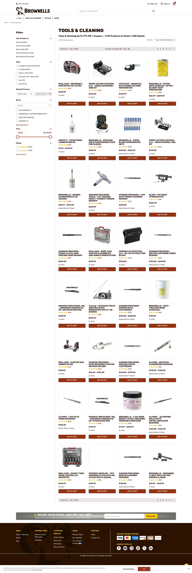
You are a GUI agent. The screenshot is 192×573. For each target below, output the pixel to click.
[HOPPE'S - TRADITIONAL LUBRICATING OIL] (72, 124)
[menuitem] (20, 18)
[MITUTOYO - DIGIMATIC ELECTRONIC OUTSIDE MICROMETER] (132, 67)
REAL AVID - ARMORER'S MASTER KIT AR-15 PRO (70, 85)
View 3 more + (21, 154)
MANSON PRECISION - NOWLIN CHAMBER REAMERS (129, 475)
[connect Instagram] (132, 548)
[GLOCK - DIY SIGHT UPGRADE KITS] (162, 178)
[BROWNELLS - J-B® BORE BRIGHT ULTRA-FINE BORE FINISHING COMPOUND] (132, 400)
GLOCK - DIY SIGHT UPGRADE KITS (158, 196)
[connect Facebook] (119, 548)
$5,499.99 (47, 133)
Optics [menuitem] (48, 18)
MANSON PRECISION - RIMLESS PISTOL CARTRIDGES (129, 364)
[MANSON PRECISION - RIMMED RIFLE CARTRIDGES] (132, 289)
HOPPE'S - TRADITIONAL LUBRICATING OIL (70, 141)
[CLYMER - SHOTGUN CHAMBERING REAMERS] (162, 346)
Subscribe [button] (151, 516)
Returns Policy (59, 547)
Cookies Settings (128, 569)
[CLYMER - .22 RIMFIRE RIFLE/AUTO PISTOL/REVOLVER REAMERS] (162, 400)
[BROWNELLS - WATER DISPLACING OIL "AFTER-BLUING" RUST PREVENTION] (162, 67)
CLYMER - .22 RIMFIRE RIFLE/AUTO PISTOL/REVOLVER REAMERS (160, 420)
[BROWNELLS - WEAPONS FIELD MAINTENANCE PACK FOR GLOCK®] (102, 124)
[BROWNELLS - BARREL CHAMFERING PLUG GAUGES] (72, 178)
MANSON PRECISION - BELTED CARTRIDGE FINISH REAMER (162, 253)
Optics (18, 538)
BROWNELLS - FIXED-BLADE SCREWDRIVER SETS (130, 142)
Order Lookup (59, 537)
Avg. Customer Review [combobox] (163, 40)
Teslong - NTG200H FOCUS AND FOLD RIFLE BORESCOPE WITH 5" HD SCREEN (102, 309)
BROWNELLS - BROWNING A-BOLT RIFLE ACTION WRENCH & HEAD (161, 475)
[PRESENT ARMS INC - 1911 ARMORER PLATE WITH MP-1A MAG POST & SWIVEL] (102, 457)
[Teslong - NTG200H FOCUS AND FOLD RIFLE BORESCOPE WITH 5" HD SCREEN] (102, 289)
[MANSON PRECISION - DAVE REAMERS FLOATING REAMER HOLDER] (102, 346)
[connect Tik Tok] (138, 548)
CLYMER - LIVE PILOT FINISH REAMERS (68, 418)
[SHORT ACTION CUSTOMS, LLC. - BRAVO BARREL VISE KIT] (162, 124)
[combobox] (24, 94)
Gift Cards (57, 544)
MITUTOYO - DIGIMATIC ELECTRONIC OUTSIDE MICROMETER (130, 86)
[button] (165, 3)
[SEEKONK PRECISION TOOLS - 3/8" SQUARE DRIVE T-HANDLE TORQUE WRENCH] (102, 178)
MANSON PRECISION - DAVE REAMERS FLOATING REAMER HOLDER (101, 364)
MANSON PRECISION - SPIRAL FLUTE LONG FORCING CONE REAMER (70, 253)
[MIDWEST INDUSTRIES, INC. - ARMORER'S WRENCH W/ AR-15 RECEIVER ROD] (102, 400)
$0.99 (20, 133)
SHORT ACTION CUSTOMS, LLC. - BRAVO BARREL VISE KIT (162, 142)
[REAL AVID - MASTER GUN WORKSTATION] (72, 346)
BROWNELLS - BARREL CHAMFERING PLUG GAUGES (69, 197)
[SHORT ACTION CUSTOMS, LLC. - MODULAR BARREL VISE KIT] (102, 67)
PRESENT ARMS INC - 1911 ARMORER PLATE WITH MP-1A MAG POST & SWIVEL (102, 475)
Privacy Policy (77, 534)
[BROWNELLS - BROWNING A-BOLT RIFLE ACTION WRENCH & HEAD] (162, 457)
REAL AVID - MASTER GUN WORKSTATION (71, 363)
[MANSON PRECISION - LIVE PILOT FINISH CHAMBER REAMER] (132, 178)
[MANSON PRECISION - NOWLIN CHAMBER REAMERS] (132, 457)
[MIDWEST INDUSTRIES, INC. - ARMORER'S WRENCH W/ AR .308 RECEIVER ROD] (72, 289)
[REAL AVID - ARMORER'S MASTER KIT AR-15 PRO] (72, 67)
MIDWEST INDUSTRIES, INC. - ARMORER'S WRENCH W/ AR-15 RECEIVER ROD (102, 419)
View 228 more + (22, 125)
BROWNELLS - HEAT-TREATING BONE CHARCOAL (159, 308)
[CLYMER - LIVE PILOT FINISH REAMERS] (72, 400)
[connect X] (144, 548)
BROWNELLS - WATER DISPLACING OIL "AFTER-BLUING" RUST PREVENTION (161, 87)
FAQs (93, 534)
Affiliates (38, 540)
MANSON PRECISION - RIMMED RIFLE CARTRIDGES (129, 308)
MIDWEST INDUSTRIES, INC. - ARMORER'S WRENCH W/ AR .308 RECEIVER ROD (71, 308)
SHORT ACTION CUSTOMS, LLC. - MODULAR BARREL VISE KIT (101, 86)
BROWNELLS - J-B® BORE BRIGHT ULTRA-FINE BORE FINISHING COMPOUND (132, 419)
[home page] (33, 11)
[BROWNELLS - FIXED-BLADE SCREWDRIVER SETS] (132, 124)
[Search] (153, 11)
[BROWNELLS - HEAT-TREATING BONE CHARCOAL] (162, 289)
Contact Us (95, 538)
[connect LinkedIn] (151, 548)
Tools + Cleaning (22, 534)
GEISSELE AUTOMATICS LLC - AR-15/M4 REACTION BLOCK (132, 253)
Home (6, 23)
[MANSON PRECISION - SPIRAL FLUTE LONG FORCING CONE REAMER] (72, 235)
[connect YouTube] (125, 548)
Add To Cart (72, 103)
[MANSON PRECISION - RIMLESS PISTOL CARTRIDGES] (132, 346)
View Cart (57, 540)
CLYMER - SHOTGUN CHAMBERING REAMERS (161, 363)
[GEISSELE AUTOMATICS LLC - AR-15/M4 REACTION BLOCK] (132, 235)
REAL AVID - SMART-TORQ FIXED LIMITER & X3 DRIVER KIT (71, 475)
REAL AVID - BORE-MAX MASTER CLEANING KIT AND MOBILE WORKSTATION (102, 253)
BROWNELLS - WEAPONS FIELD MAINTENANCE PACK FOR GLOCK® (102, 142)
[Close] (189, 569)
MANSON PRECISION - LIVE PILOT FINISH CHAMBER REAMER (132, 197)
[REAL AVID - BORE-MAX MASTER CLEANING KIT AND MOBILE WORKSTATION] (102, 235)
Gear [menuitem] (56, 18)
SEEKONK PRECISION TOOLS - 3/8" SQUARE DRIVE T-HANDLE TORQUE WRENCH (101, 198)
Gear (18, 541)
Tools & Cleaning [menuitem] (33, 18)
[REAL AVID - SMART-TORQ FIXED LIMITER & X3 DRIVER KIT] (72, 457)
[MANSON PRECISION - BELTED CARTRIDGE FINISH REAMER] (162, 235)
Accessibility (77, 538)
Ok (144, 569)
